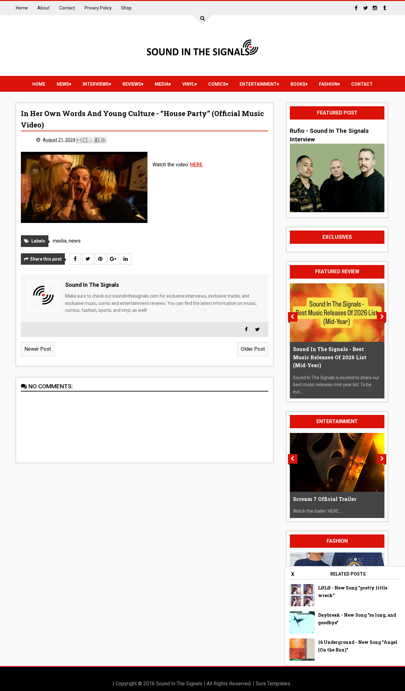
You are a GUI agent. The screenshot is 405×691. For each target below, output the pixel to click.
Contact (67, 7)
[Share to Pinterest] (103, 140)
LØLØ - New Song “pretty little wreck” (352, 591)
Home (22, 7)
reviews (131, 84)
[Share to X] (91, 140)
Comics (217, 84)
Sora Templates (273, 684)
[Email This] (79, 140)
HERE (196, 165)
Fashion (328, 84)
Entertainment (258, 84)
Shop (126, 7)
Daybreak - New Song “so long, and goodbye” (357, 619)
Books (297, 84)
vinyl (188, 84)
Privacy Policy (98, 7)
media (162, 84)
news (63, 84)
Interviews (96, 84)
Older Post (253, 349)
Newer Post (37, 349)
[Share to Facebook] (97, 140)
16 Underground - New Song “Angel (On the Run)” (357, 646)
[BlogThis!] (85, 140)
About (43, 7)
